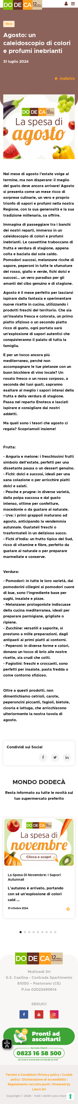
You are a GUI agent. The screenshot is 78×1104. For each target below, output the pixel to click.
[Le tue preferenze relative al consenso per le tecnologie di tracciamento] (70, 1096)
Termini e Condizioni (21, 1074)
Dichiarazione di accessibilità (44, 1079)
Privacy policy (48, 1074)
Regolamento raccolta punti (29, 1084)
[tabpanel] (39, 868)
